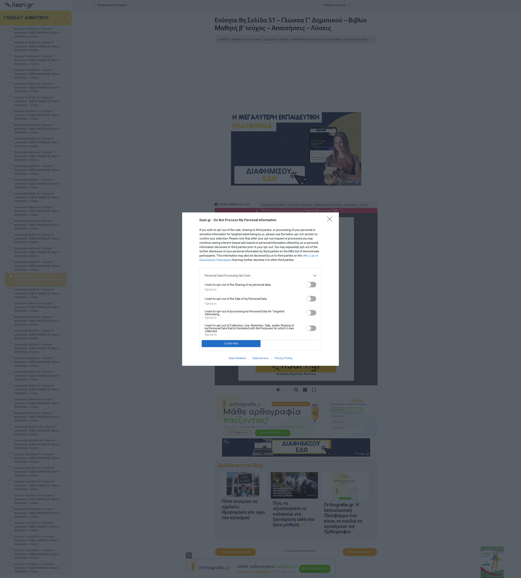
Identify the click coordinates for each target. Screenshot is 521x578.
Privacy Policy (283, 358)
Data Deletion (237, 358)
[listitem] (260, 276)
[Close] (331, 220)
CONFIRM (231, 343)
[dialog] (260, 289)
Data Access (260, 358)
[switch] (311, 284)
